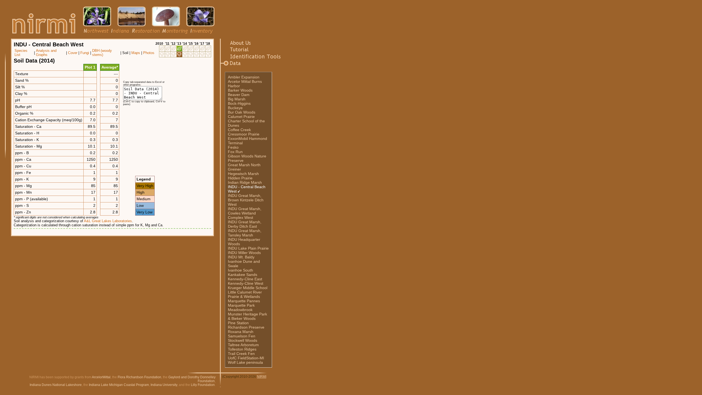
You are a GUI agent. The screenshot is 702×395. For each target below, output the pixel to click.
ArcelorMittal (101, 377)
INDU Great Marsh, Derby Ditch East (244, 224)
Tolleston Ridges (242, 349)
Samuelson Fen (241, 336)
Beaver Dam (239, 94)
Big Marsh (236, 99)
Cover (72, 53)
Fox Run (235, 151)
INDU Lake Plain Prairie (248, 248)
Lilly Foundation (203, 385)
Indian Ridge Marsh (245, 182)
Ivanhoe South (240, 270)
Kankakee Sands (242, 274)
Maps (135, 53)
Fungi (84, 53)
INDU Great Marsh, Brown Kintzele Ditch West (246, 200)
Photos (148, 53)
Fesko (233, 147)
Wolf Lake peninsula (245, 362)
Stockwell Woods (242, 340)
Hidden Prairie (240, 178)
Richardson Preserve (246, 327)
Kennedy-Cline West (245, 283)
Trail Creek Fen (241, 353)
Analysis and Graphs (46, 53)
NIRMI (261, 377)
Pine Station (238, 323)
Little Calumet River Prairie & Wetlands (245, 294)
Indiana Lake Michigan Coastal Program (119, 385)
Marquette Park (241, 305)
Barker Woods (240, 90)
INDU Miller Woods (244, 252)
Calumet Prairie (241, 116)
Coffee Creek (239, 130)
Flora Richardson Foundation (139, 377)
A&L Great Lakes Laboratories (108, 221)
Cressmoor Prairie (243, 134)
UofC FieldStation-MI (246, 358)
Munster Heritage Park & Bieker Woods (247, 316)
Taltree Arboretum (243, 345)
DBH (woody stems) (102, 53)
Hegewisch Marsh (243, 173)
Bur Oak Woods (241, 112)
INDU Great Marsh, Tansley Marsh (244, 232)
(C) (224, 377)
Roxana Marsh (240, 331)
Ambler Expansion (243, 77)
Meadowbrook (240, 309)
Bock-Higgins (239, 103)
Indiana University (164, 385)
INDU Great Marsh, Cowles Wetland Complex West (244, 213)
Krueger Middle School (247, 288)
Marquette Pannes (244, 301)
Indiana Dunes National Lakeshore (56, 385)
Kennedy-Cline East (245, 279)
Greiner (234, 169)
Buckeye (235, 108)
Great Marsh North (244, 165)
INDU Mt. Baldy (241, 257)
